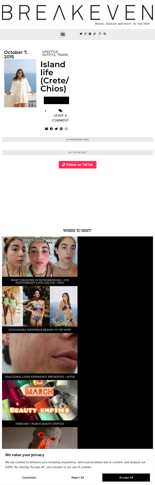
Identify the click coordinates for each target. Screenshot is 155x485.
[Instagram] (85, 34)
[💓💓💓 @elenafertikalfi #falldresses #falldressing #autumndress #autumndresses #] (65, 196)
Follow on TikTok (79, 165)
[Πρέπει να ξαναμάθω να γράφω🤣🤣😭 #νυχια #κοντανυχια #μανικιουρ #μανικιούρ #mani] (140, 196)
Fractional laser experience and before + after (40, 376)
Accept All (126, 477)
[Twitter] (81, 34)
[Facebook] (90, 34)
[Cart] (99, 33)
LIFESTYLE (50, 52)
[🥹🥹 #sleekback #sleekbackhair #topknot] (115, 196)
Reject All (77, 477)
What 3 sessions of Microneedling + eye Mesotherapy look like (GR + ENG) (40, 281)
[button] (62, 34)
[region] (77, 467)
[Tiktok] (94, 34)
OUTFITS (49, 55)
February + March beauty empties (40, 423)
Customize (29, 477)
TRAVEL (62, 55)
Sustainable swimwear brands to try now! (39, 329)
